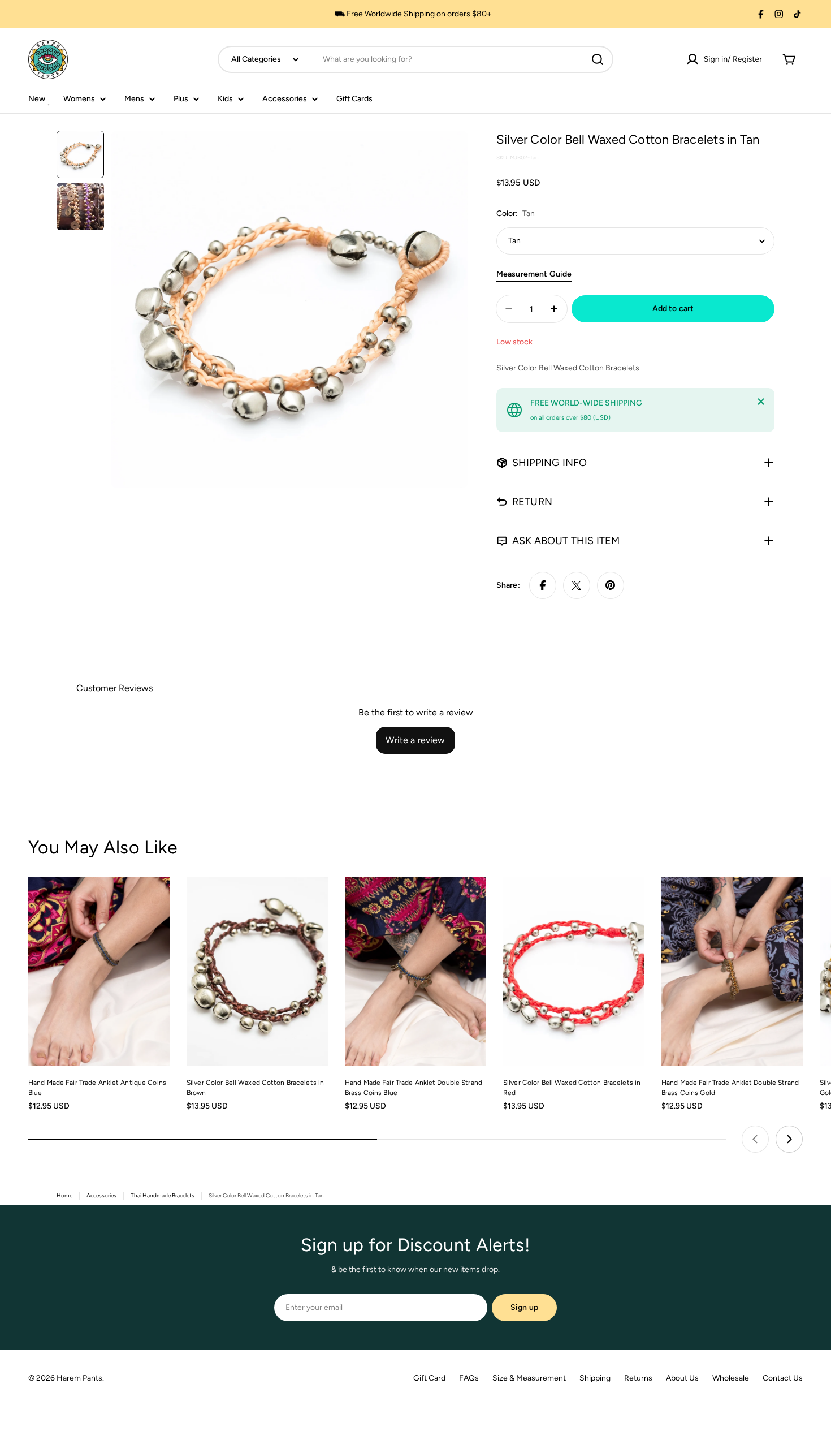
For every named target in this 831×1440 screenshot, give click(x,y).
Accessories (101, 1195)
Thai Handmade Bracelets (162, 1195)
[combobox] (415, 59)
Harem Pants (79, 1378)
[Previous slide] (755, 1139)
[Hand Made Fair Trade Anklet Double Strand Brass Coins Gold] (732, 971)
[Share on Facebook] (542, 585)
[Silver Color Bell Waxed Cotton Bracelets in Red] (573, 971)
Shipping (595, 1378)
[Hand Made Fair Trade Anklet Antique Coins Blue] (99, 971)
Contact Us (783, 1378)
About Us (682, 1378)
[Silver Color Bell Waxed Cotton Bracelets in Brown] (257, 971)
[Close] (761, 401)
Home (64, 1195)
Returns (638, 1378)
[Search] (597, 59)
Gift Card (429, 1378)
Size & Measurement (529, 1378)
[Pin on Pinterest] (610, 585)
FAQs (469, 1378)
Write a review (415, 740)
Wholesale (730, 1378)
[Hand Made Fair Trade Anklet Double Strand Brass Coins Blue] (415, 971)
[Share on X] (576, 585)
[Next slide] (789, 1139)
